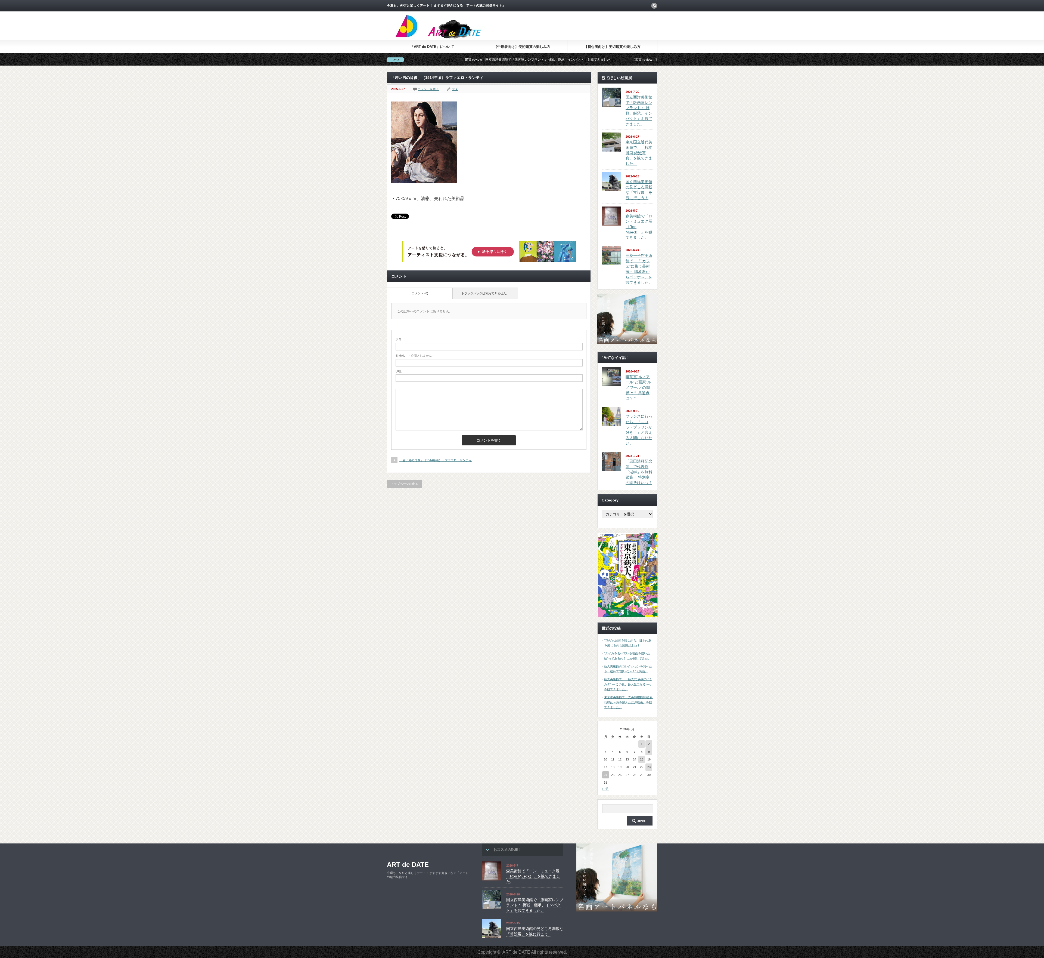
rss (654, 6)
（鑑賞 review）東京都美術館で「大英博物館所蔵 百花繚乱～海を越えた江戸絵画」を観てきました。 (641, 59)
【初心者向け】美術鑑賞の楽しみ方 (612, 47)
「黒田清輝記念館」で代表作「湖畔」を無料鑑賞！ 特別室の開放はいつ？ (639, 472)
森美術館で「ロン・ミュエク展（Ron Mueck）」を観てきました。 (533, 876)
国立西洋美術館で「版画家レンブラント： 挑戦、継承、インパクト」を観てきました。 (534, 905)
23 (649, 767)
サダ (455, 89)
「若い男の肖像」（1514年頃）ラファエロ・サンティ (435, 460)
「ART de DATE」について (432, 47)
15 (641, 759)
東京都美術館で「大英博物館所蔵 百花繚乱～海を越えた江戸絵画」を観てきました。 (628, 702)
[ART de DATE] (450, 38)
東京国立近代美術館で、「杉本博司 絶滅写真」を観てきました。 (639, 153)
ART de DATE (408, 864)
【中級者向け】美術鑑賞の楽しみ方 (522, 47)
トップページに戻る (404, 483)
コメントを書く (428, 89)
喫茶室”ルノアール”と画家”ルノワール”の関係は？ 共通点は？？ (638, 388)
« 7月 (605, 788)
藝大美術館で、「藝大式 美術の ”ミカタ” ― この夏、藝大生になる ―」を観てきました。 (628, 684)
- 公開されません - (415, 355)
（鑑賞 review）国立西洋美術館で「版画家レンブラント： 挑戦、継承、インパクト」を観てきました (471, 59)
